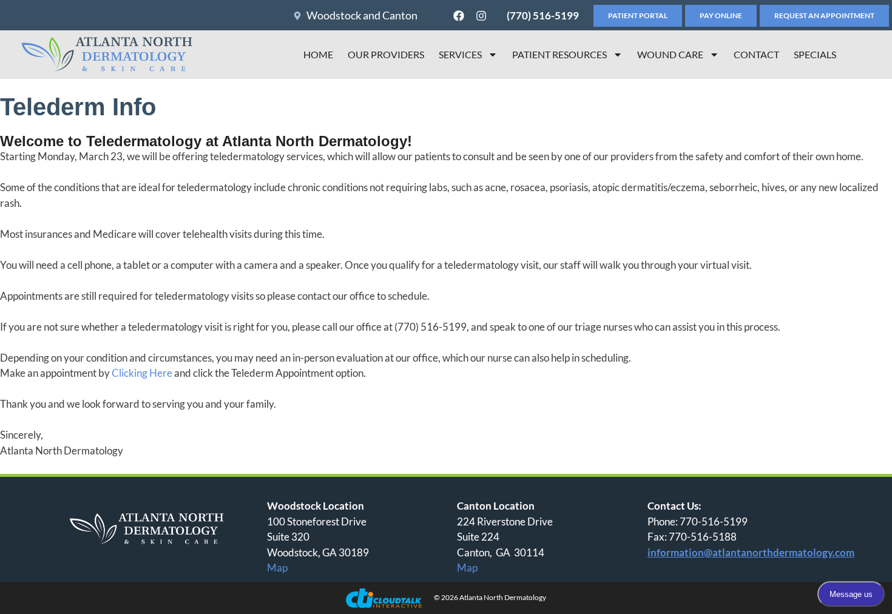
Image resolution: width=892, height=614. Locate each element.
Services (460, 54)
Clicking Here (142, 372)
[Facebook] (459, 16)
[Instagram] (481, 16)
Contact (756, 54)
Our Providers (386, 54)
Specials (815, 54)
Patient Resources (559, 54)
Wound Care (670, 54)
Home (318, 54)
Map (277, 567)
